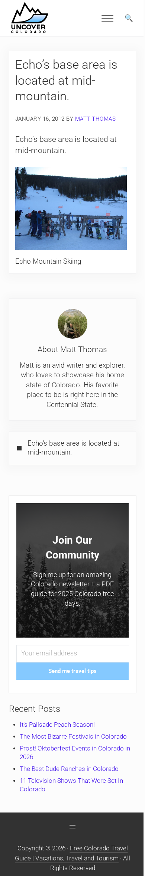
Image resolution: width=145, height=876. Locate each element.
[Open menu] (72, 826)
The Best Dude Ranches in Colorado (69, 768)
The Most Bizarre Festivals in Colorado (73, 736)
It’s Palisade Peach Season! (57, 724)
